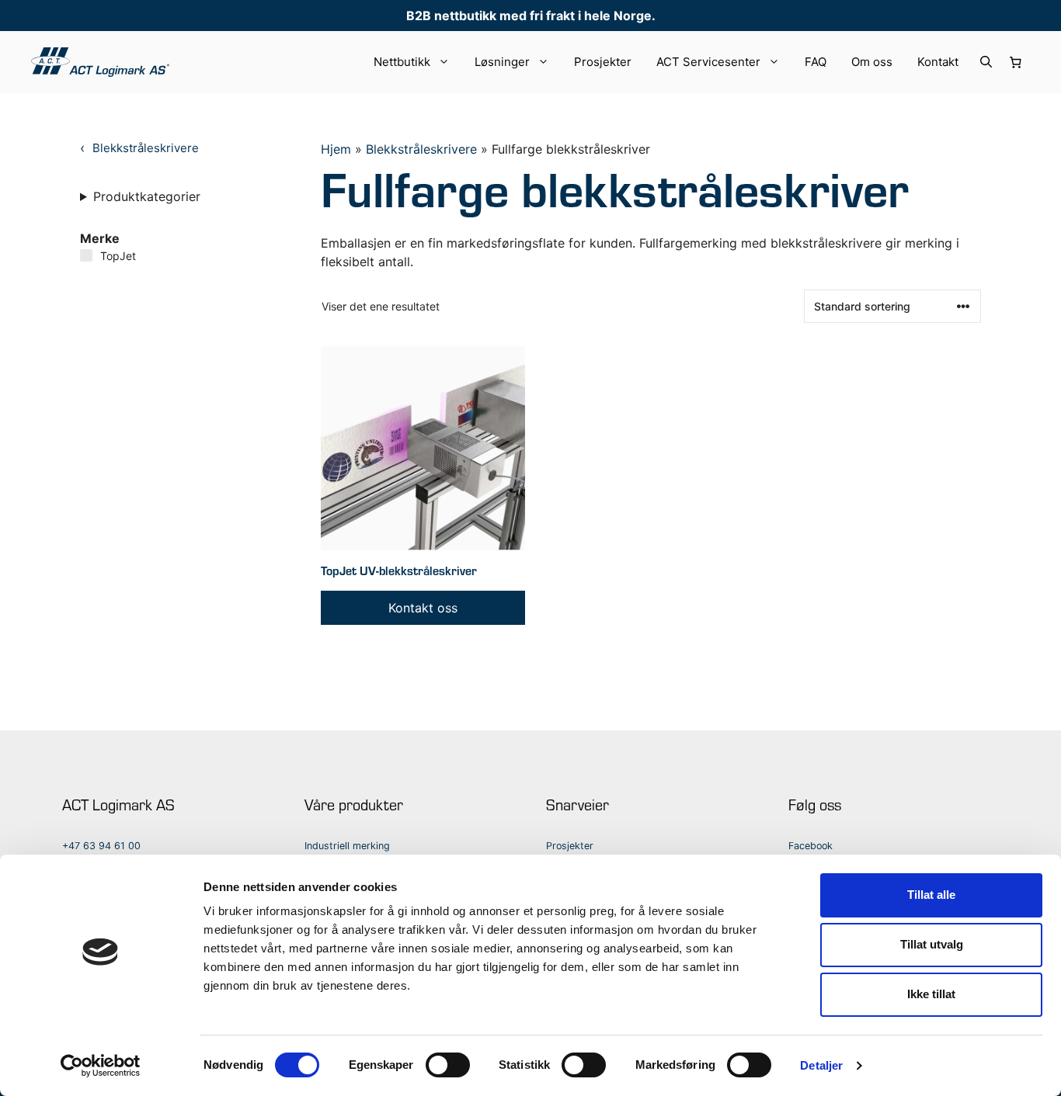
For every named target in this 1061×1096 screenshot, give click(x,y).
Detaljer (821, 1065)
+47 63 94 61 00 (101, 845)
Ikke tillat (931, 994)
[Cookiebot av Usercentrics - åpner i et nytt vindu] (101, 1065)
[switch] (448, 1065)
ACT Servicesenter (708, 61)
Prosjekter (602, 61)
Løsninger (502, 61)
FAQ (815, 61)
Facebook (810, 845)
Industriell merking (347, 845)
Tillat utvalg (931, 944)
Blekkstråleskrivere (421, 149)
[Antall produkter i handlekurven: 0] (1016, 62)
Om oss (871, 61)
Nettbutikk (402, 61)
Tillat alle (931, 894)
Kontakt (937, 61)
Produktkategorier (146, 196)
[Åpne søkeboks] (986, 62)
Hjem (336, 149)
